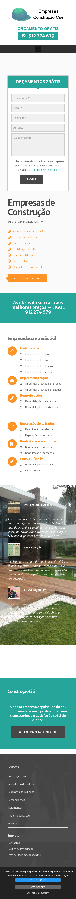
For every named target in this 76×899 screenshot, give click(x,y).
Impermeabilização (19, 815)
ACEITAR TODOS (38, 880)
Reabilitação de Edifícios (21, 784)
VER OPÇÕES (38, 887)
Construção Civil (17, 776)
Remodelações (16, 799)
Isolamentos (15, 807)
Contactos (14, 843)
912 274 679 (41, 36)
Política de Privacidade (45, 169)
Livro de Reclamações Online (24, 854)
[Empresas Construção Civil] (37, 14)
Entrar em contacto (41, 732)
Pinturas (12, 823)
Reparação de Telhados (21, 792)
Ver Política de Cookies (38, 893)
